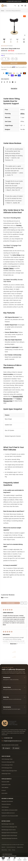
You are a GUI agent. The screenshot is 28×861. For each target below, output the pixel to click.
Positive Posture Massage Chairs (9, 770)
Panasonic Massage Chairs (8, 762)
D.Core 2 (4, 790)
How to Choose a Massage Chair (9, 827)
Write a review (10, 603)
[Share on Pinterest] (7, 82)
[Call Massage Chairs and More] (1, 1)
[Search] (15, 5)
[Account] (18, 5)
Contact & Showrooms (11, 847)
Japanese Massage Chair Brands (9, 838)
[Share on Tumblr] (10, 82)
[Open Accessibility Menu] (3, 857)
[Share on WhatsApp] (15, 82)
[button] (4, 46)
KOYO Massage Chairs (7, 768)
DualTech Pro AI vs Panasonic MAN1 (10, 816)
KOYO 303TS (4, 793)
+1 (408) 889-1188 (8, 738)
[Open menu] (25, 5)
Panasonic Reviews (6, 804)
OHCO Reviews (5, 807)
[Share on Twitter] (4, 82)
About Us (3, 847)
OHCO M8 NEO (5, 787)
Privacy (13, 849)
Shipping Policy (20, 847)
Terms (9, 849)
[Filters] (21, 603)
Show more (13, 644)
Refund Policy (4, 849)
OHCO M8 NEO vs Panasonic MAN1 (9, 810)
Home (2, 10)
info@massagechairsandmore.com (13, 741)
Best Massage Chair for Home (9, 829)
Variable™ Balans (8, 268)
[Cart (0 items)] (22, 5)
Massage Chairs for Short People (9, 835)
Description (14, 88)
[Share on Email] (12, 82)
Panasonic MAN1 (5, 781)
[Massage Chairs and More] (4, 5)
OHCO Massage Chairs (7, 759)
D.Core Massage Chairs (7, 765)
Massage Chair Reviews (7, 801)
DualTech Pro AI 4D (6, 784)
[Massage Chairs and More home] (9, 723)
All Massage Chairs (6, 773)
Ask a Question (5, 79)
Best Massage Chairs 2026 (8, 824)
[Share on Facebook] (1, 82)
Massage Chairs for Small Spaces (9, 832)
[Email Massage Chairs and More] (26, 1)
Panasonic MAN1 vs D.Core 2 (8, 813)
